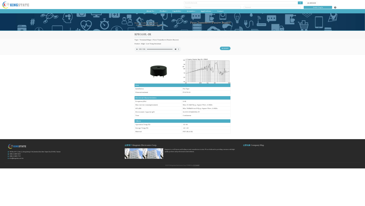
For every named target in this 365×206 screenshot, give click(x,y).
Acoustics (191, 11)
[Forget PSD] (335, 7)
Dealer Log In (318, 7)
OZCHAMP (196, 165)
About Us (150, 11)
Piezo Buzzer (153, 23)
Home (136, 23)
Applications (206, 11)
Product (163, 11)
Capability (176, 11)
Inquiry (226, 48)
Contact (220, 11)
